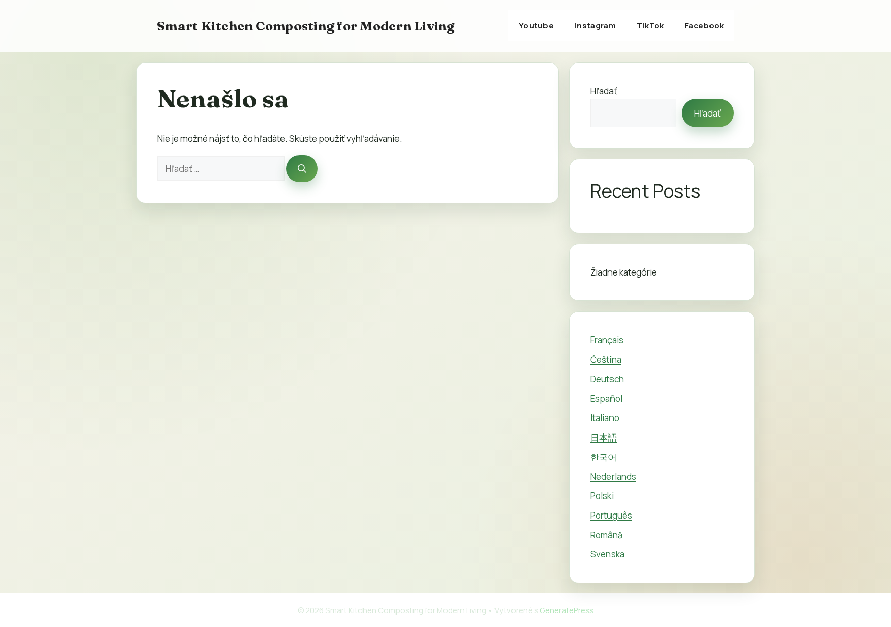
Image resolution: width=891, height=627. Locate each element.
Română (606, 535)
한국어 (603, 457)
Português (611, 515)
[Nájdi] (302, 168)
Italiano (604, 418)
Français (606, 340)
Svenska (607, 554)
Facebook (704, 25)
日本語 (603, 437)
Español (606, 399)
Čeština (605, 359)
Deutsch (607, 379)
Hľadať (603, 91)
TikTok (650, 25)
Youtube (536, 25)
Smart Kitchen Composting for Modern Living (306, 26)
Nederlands (613, 477)
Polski (602, 496)
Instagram (595, 25)
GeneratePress (566, 610)
